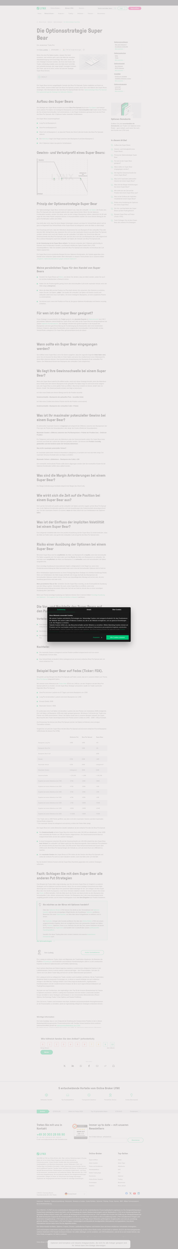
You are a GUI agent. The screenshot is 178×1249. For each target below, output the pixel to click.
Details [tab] (89, 609)
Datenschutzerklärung (91, 631)
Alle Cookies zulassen (117, 637)
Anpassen (96, 637)
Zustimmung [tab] (61, 609)
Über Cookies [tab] (116, 609)
